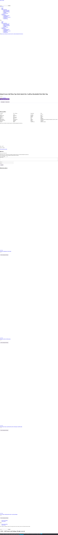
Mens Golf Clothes (4, 9)
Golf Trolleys (5, 31)
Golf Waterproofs (5, 13)
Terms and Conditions (5, 520)
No (41, 533)
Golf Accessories (4, 28)
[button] (29, 20)
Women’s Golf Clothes (6, 10)
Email (1, 163)
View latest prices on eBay (3, 149)
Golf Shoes (3, 27)
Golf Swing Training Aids (6, 17)
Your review (2, 157)
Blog (2, 8)
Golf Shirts (4, 12)
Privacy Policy (4, 521)
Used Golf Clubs (5, 18)
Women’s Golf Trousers (6, 11)
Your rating (2, 156)
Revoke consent (21, 534)
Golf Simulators (5, 16)
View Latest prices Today (4, 342)
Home (2, 21)
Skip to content (2, 0)
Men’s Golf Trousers (6, 24)
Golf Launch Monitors (6, 15)
